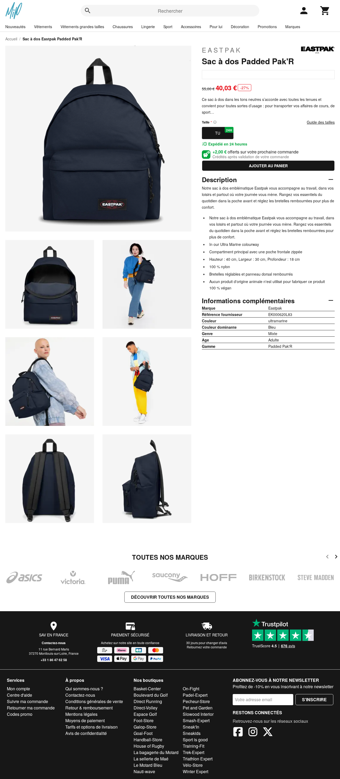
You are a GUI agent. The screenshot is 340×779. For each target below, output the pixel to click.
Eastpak (222, 50)
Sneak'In (191, 727)
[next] (336, 557)
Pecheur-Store (196, 701)
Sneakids (192, 733)
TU (223, 132)
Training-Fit (193, 746)
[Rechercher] (87, 10)
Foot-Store (144, 720)
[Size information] (215, 122)
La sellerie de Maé (151, 759)
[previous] (327, 557)
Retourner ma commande (31, 708)
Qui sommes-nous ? (84, 689)
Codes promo (19, 714)
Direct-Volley (146, 708)
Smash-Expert (196, 720)
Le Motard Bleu (148, 765)
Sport (167, 26)
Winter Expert (195, 771)
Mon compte (18, 689)
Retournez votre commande (207, 647)
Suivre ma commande (27, 701)
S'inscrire (314, 699)
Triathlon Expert (197, 759)
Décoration (240, 26)
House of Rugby (149, 746)
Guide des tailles (321, 122)
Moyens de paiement (85, 720)
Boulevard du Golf (151, 695)
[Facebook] (238, 732)
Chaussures (123, 26)
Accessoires (191, 26)
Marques (292, 26)
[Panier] (325, 10)
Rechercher (170, 10)
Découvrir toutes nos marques (170, 597)
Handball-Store (148, 740)
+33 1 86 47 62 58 (54, 659)
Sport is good (195, 740)
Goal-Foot (143, 733)
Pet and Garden (197, 708)
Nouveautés (15, 26)
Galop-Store (145, 727)
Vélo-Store (193, 765)
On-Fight (191, 689)
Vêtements (43, 26)
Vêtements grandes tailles (82, 26)
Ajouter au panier (268, 165)
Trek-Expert (193, 752)
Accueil (11, 38)
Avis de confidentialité (86, 733)
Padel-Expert (195, 695)
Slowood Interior (198, 714)
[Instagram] (253, 732)
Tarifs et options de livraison (91, 727)
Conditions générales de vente (94, 701)
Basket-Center (147, 689)
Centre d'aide (19, 695)
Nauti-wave (144, 771)
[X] (267, 732)
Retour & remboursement (89, 708)
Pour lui (216, 26)
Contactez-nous (54, 643)
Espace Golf (145, 714)
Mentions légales (81, 714)
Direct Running (148, 701)
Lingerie (148, 26)
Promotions (267, 26)
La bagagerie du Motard (156, 752)
